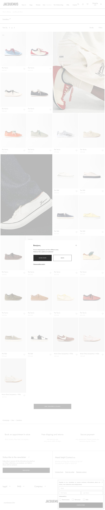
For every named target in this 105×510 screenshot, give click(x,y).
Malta (62, 258)
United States (42, 258)
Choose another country (39, 264)
